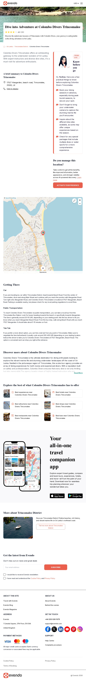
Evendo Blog (8, 605)
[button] (43, 233)
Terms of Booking (10, 666)
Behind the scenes (52, 605)
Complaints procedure (53, 645)
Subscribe (55, 567)
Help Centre (49, 641)
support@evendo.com (53, 624)
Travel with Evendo (10, 601)
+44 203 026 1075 (52, 619)
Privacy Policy (50, 578)
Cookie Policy (36, 578)
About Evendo (50, 601)
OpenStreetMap (10, 198)
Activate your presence (68, 185)
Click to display (12, 89)
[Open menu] (81, 3)
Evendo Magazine (10, 609)
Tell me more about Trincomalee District (51, 527)
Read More (78, 373)
